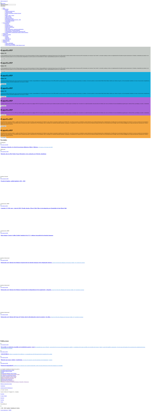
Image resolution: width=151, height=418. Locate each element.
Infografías (7, 37)
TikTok (1, 401)
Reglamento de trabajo (9, 18)
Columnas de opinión (7, 34)
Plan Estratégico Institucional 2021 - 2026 (13, 19)
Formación (5, 42)
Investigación (7, 25)
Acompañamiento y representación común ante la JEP (15, 31)
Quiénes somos (5, 9)
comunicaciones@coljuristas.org (6, 387)
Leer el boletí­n (3, 105)
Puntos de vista (8, 38)
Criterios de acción (8, 12)
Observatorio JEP (6, 39)
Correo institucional (4, 410)
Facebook (2, 393)
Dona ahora (2, 3)
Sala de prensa (5, 35)
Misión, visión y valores (9, 15)
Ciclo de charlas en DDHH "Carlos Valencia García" (15, 45)
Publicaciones (5, 33)
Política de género (8, 17)
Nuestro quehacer (6, 22)
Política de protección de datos (6, 383)
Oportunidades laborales (9, 20)
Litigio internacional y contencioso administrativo (14, 29)
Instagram (2, 397)
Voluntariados (7, 21)
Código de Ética (8, 16)
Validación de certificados (10, 44)
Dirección (7, 23)
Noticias (6, 36)
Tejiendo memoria (6, 40)
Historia (6, 10)
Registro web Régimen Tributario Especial (13, 13)
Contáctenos (2, 385)
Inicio (4, 8)
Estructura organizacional (10, 11)
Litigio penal (7, 28)
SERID (10, 410)
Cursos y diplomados (9, 43)
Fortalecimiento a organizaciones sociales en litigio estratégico (16, 32)
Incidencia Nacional (9, 26)
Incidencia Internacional (9, 27)
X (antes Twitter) (3, 395)
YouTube (2, 399)
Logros (6, 14)
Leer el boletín (3, 58)
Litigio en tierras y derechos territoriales (12, 30)
